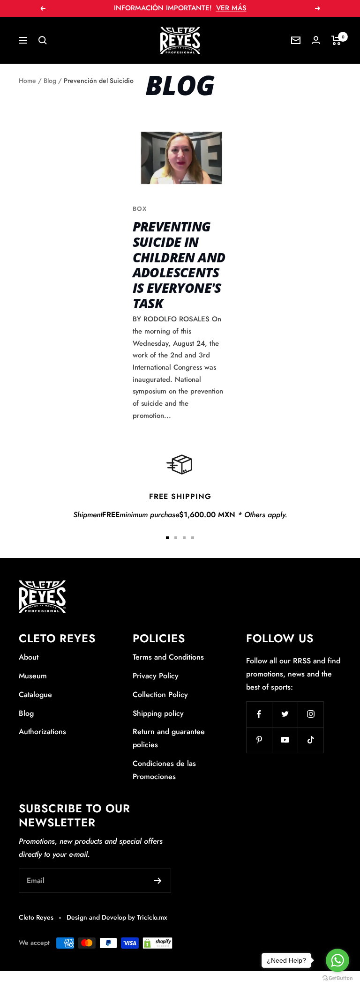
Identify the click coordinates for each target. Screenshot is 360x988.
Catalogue (35, 694)
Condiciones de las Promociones (164, 770)
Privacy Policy (156, 675)
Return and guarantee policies (169, 738)
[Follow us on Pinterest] (259, 740)
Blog (50, 80)
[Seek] (42, 40)
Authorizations (42, 731)
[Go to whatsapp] (337, 960)
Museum (33, 675)
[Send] (158, 880)
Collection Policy (160, 694)
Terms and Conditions (168, 657)
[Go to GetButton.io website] (337, 978)
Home (27, 80)
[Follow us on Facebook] (259, 714)
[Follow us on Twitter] (285, 714)
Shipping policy (158, 713)
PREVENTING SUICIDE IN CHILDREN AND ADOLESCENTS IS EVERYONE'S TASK (179, 264)
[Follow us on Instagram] (310, 714)
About (28, 657)
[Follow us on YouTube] (285, 740)
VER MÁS (231, 8)
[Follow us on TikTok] (310, 740)
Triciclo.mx (152, 917)
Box (140, 208)
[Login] (316, 40)
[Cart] (336, 40)
